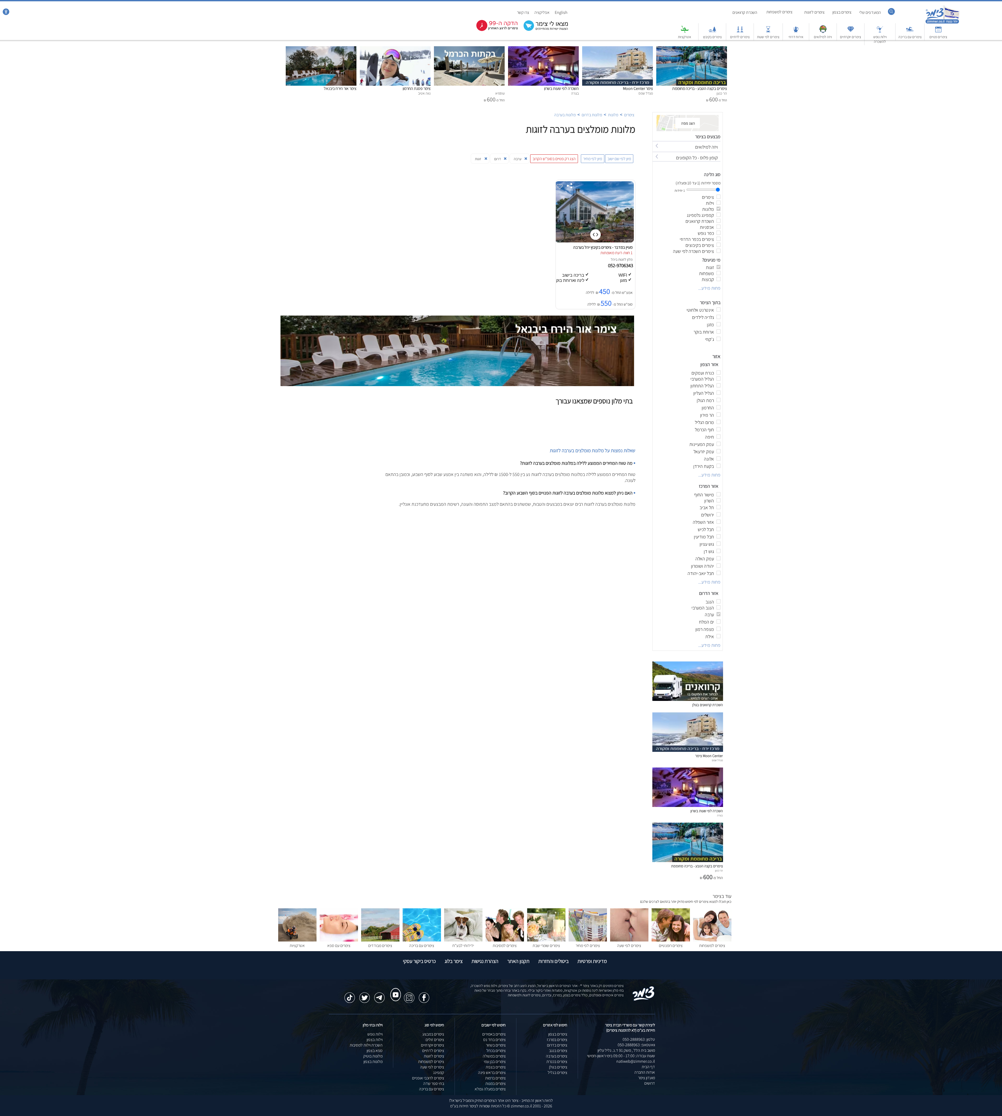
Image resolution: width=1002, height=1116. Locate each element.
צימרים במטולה (494, 1056)
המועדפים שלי (870, 12)
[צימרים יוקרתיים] (851, 31)
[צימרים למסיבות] (505, 940)
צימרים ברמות (495, 1078)
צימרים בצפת (496, 1067)
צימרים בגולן (558, 1067)
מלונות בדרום (592, 115)
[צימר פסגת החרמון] (395, 49)
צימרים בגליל (557, 1072)
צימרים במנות (495, 1083)
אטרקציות (684, 36)
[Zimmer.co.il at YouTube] (394, 990)
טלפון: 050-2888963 (639, 1039)
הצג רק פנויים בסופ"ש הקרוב (554, 158)
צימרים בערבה (556, 1056)
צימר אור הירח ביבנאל (340, 88)
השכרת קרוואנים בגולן (707, 704)
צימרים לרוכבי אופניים (428, 1078)
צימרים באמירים (494, 1034)
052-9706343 (621, 265)
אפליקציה (542, 12)
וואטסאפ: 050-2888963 (636, 1045)
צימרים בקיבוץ (712, 36)
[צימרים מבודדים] (380, 940)
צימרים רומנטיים (671, 945)
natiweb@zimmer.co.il (635, 1061)
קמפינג (438, 1072)
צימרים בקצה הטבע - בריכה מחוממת (699, 88)
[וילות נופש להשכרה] (880, 31)
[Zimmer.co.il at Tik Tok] (349, 995)
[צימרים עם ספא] (339, 940)
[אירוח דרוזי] (796, 31)
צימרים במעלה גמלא (490, 1089)
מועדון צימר (646, 1077)
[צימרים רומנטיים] (671, 940)
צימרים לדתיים (740, 36)
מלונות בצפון (373, 1061)
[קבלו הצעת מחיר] (543, 30)
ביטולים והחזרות (553, 961)
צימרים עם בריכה (910, 36)
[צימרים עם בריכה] (910, 31)
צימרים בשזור (496, 1045)
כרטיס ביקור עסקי (419, 961)
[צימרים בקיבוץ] (712, 31)
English (561, 12)
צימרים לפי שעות (768, 36)
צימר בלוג (454, 961)
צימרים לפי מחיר (588, 945)
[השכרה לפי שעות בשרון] (543, 49)
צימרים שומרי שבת (546, 945)
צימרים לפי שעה (629, 945)
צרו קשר (523, 12)
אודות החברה (644, 1072)
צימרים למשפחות (779, 12)
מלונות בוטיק (373, 1056)
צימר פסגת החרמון (417, 88)
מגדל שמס (717, 760)
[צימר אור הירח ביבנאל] (321, 49)
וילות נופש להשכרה (880, 39)
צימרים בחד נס (494, 1039)
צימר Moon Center (638, 88)
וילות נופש (375, 1034)
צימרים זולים (435, 1039)
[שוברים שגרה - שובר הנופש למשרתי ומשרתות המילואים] (823, 31)
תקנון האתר (518, 961)
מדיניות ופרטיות (592, 961)
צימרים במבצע (433, 1034)
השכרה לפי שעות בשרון (561, 88)
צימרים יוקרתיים (850, 36)
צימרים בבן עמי (495, 1061)
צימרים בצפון (841, 12)
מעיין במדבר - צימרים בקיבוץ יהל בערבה (603, 247)
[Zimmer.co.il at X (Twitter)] (364, 995)
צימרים (629, 115)
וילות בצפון (375, 1039)
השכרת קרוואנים (744, 12)
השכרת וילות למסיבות (366, 1045)
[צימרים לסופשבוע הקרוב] (493, 30)
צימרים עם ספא (338, 945)
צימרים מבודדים (380, 945)
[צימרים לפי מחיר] (588, 940)
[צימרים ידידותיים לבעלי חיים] (463, 940)
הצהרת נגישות (485, 961)
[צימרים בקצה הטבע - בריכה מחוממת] (691, 49)
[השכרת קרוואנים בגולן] (687, 699)
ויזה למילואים (823, 36)
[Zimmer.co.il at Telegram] (379, 995)
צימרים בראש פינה (492, 1072)
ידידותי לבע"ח (463, 945)
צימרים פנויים (938, 36)
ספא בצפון (375, 1050)
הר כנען (719, 870)
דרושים (649, 1083)
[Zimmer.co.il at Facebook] (424, 995)
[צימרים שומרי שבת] (546, 940)
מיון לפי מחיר (592, 158)
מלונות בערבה (565, 115)
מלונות (613, 115)
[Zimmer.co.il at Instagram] (409, 995)
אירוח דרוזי (796, 36)
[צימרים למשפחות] (712, 940)
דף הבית (648, 1067)
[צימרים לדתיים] (740, 31)
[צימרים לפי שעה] (629, 940)
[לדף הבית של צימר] (942, 23)
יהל (613, 259)
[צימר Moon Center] (617, 49)
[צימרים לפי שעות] (768, 31)
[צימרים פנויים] (938, 31)
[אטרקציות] (685, 31)
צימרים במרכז (557, 1039)
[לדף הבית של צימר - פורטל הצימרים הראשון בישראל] (643, 999)
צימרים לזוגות (814, 12)
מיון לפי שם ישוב (619, 158)
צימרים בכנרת (556, 1061)
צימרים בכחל (496, 1050)
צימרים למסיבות (505, 945)
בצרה (720, 815)
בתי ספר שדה (433, 1083)
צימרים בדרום (557, 1045)
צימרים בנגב (558, 1050)
